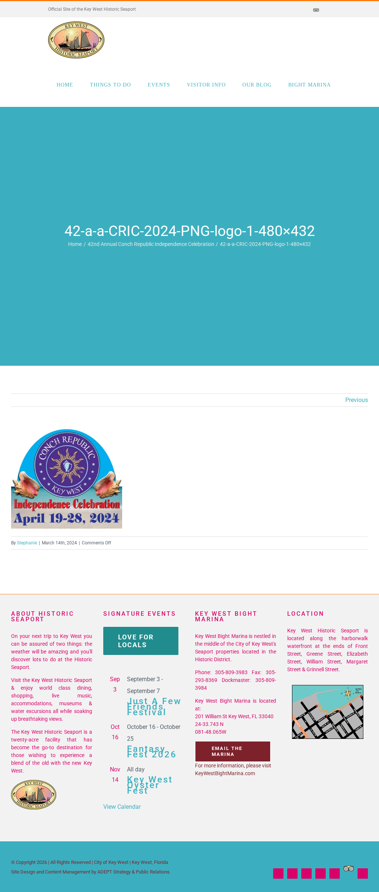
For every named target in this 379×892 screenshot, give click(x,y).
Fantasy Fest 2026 (152, 752)
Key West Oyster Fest (150, 785)
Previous (356, 399)
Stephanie (27, 542)
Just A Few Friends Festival (154, 706)
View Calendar (122, 806)
